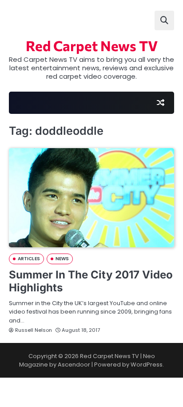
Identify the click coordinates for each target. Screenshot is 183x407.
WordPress (147, 364)
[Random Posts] (160, 102)
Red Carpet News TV (92, 45)
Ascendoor (74, 364)
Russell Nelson (33, 330)
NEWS (62, 258)
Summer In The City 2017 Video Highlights (91, 281)
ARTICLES (29, 258)
